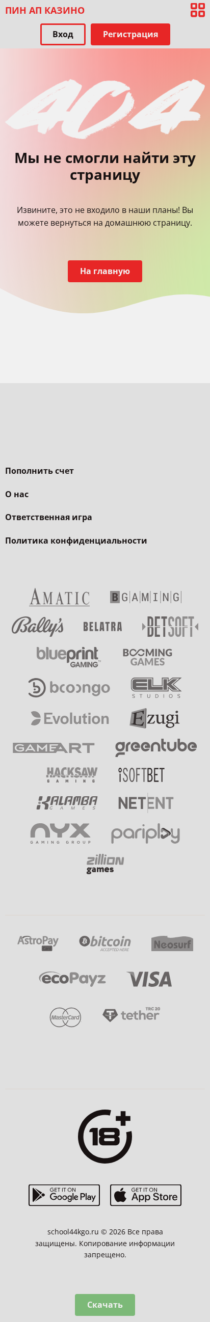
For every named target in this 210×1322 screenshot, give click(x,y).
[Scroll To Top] (198, 1261)
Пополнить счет (39, 470)
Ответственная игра (48, 517)
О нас (17, 494)
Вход (62, 34)
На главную (105, 271)
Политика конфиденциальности (76, 540)
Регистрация (130, 34)
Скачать (105, 1304)
